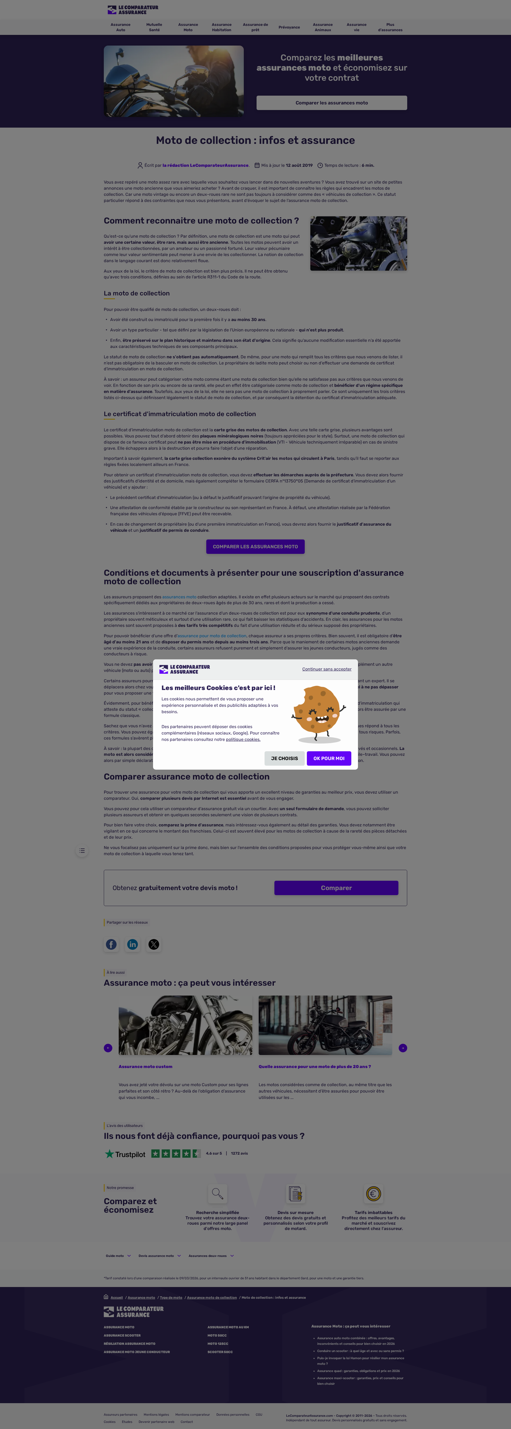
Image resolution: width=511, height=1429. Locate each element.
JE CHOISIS (284, 758)
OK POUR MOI (329, 758)
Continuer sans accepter (322, 671)
